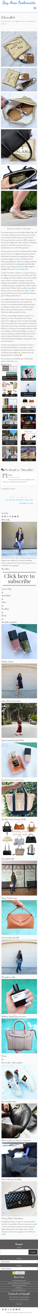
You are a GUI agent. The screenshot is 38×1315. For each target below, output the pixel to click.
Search (19, 1247)
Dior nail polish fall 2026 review (19, 1290)
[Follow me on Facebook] (5, 516)
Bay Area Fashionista (19, 2)
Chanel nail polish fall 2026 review (19, 1285)
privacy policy (32, 1224)
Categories (19, 1265)
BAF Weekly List (19, 1287)
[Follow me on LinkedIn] (18, 516)
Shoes (9, 21)
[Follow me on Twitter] (3, 516)
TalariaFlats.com (12, 361)
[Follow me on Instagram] (8, 516)
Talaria (25, 229)
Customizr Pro (28, 1312)
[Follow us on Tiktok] (10, 516)
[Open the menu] (34, 8)
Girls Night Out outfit (27, 503)
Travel (13, 21)
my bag (29, 288)
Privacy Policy (19, 1304)
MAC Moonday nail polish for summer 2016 (18, 500)
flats (20, 21)
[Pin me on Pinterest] (13, 516)
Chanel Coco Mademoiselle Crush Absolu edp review (19, 1283)
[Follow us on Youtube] (15, 516)
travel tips (27, 21)
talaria (23, 21)
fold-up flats (20, 267)
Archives (19, 1258)
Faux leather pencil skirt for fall (19, 1280)
